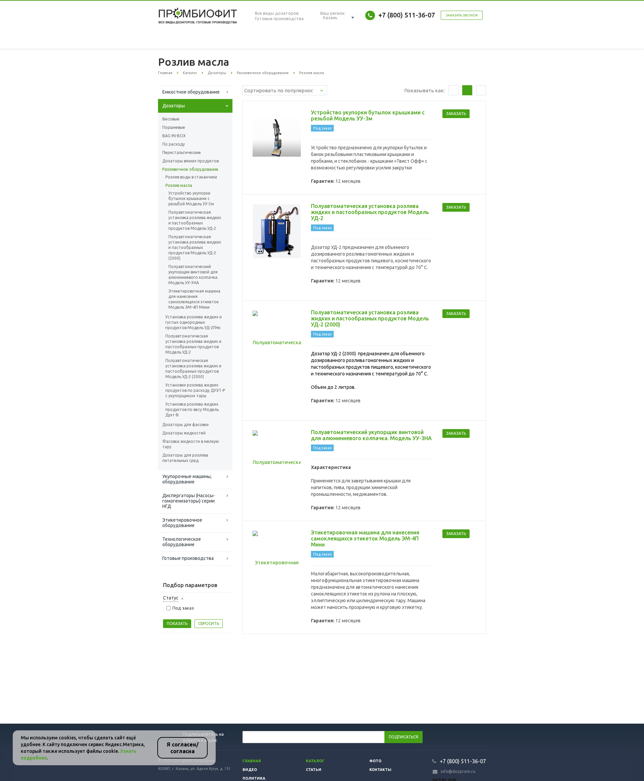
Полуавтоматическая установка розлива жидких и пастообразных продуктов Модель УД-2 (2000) (194, 247)
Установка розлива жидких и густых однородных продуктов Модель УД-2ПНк (193, 322)
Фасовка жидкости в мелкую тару (190, 444)
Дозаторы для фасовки (185, 424)
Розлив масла (178, 185)
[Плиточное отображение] (453, 90)
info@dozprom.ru (458, 771)
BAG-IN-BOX (174, 136)
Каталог (315, 761)
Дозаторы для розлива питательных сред (185, 458)
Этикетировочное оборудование (182, 522)
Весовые (170, 119)
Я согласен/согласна (183, 747)
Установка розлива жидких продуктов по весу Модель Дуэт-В (192, 409)
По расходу (173, 144)
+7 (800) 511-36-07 (406, 15)
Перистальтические (181, 152)
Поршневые (173, 127)
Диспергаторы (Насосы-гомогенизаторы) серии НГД (188, 501)
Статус (170, 598)
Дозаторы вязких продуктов (190, 161)
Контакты (380, 770)
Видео (250, 770)
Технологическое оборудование (181, 541)
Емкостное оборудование (191, 92)
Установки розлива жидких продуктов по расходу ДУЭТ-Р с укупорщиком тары (195, 390)
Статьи (313, 770)
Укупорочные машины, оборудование (187, 479)
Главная (252, 761)
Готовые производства (188, 558)
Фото (375, 761)
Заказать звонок (462, 15)
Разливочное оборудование (190, 169)
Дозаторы (173, 105)
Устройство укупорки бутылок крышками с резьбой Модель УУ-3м (191, 198)
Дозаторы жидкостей (184, 433)
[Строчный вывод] (467, 90)
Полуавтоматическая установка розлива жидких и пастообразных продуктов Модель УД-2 (194, 220)
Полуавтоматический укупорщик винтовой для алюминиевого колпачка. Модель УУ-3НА (193, 274)
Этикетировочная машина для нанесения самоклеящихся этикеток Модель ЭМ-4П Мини (194, 299)
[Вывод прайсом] (481, 90)
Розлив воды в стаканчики (191, 177)
